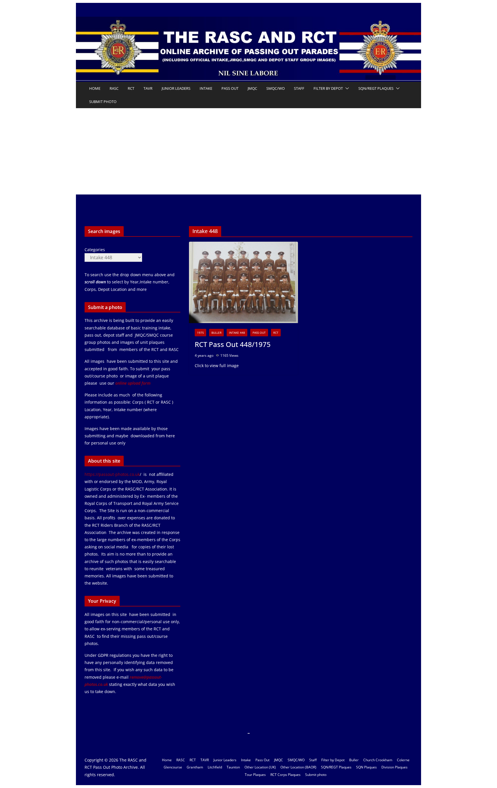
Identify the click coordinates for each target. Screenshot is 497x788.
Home (94, 88)
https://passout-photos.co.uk (112, 474)
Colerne (403, 760)
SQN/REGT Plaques (375, 88)
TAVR (148, 88)
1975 (200, 333)
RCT (131, 88)
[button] (346, 88)
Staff (299, 88)
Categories (95, 249)
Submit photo (102, 101)
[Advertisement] (248, 151)
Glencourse (173, 767)
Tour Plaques (255, 774)
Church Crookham (377, 760)
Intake (206, 88)
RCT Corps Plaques (285, 774)
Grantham (195, 767)
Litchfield (215, 767)
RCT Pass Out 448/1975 (233, 344)
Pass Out (229, 88)
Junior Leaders (176, 88)
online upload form (132, 383)
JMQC (252, 88)
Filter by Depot (328, 88)
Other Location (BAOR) (298, 767)
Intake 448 (237, 333)
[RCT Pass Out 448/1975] (243, 282)
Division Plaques (394, 767)
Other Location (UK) (260, 767)
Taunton (233, 767)
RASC (114, 88)
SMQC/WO (275, 88)
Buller (216, 333)
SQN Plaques (366, 767)
